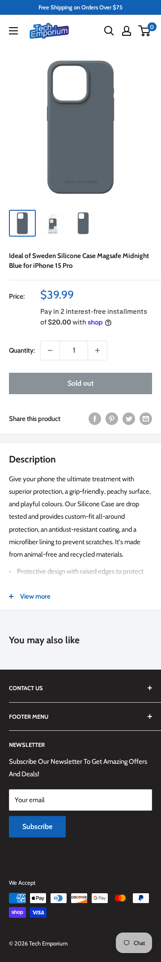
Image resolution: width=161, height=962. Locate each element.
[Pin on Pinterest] (112, 418)
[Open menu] (13, 30)
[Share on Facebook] (95, 418)
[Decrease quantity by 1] (50, 350)
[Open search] (109, 31)
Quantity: (22, 350)
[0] (144, 30)
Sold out (80, 383)
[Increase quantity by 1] (97, 350)
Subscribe (37, 826)
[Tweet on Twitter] (129, 418)
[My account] (126, 31)
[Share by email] (146, 418)
